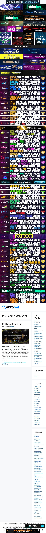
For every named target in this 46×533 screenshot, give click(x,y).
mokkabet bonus (36, 455)
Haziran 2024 (37, 411)
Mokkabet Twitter (37, 503)
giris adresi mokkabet (37, 442)
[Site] (23, 78)
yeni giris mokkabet (38, 517)
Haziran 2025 (37, 392)
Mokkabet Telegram (38, 499)
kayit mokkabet (38, 448)
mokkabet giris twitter (37, 471)
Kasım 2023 (37, 424)
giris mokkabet (36, 443)
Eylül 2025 (36, 390)
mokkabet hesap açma (17, 362)
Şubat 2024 (37, 418)
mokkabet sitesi (36, 498)
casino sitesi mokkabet (8, 362)
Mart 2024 (36, 416)
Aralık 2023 (37, 422)
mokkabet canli (37, 456)
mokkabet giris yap (38, 473)
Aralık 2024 (37, 399)
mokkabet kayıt (37, 489)
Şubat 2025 (37, 396)
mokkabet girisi (38, 469)
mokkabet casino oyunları (37, 464)
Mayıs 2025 (37, 394)
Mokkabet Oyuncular (11, 324)
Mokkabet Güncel (37, 482)
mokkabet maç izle (37, 492)
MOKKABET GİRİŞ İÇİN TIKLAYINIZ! (23, 46)
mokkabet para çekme (37, 495)
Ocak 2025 (36, 397)
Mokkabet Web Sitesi (37, 505)
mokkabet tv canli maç (37, 501)
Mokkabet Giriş (37, 322)
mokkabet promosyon (38, 496)
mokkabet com (38, 466)
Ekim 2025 (36, 388)
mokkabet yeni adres (37, 508)
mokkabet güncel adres (37, 485)
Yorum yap (6, 364)
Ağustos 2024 (37, 407)
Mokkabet (5, 360)
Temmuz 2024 (37, 409)
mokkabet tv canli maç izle (38, 502)
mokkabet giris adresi (37, 468)
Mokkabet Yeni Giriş (37, 513)
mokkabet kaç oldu (38, 491)
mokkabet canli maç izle (38, 458)
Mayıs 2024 (37, 413)
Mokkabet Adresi (38, 320)
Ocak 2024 (36, 420)
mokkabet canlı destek (37, 462)
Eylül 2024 (36, 405)
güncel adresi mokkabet (38, 445)
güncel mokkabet (36, 446)
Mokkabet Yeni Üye (38, 336)
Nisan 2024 (37, 415)
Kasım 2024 (37, 401)
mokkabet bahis (38, 452)
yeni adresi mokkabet (37, 516)
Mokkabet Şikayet (37, 515)
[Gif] (23, 128)
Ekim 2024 (36, 403)
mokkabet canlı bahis (37, 459)
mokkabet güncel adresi (37, 488)
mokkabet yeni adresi (37, 511)
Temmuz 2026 (37, 386)
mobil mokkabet (37, 449)
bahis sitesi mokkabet (37, 435)
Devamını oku (10, 358)
